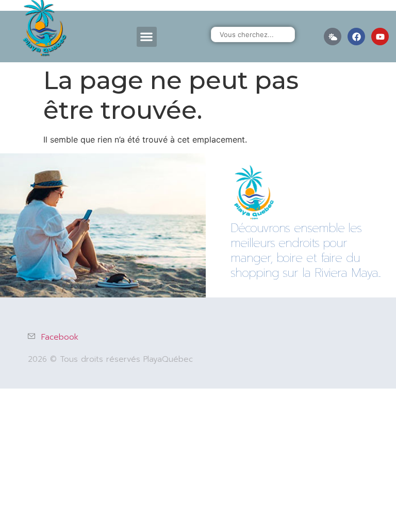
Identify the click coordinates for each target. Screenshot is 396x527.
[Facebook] (356, 36)
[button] (147, 37)
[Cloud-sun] (332, 36)
